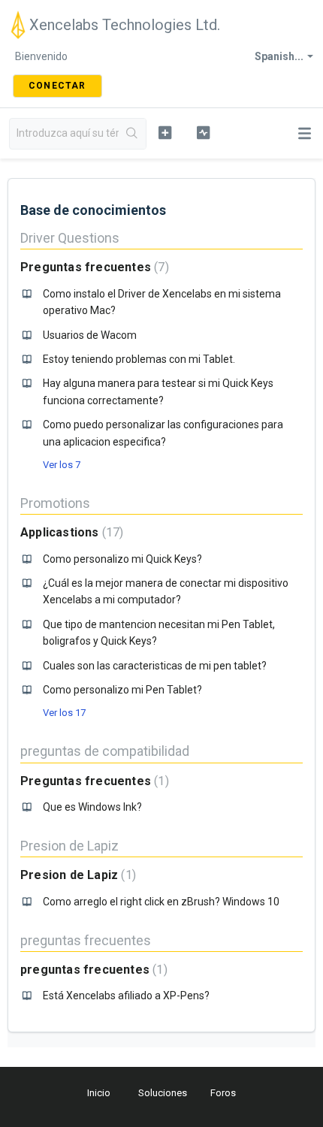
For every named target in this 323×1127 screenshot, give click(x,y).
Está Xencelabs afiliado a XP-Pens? (126, 996)
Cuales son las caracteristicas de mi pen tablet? (155, 666)
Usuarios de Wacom (90, 335)
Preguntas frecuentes (92, 267)
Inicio (98, 1092)
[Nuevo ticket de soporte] (165, 132)
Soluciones (162, 1092)
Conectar (57, 85)
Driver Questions (69, 238)
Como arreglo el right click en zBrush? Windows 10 (161, 902)
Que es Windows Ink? (92, 807)
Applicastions (69, 532)
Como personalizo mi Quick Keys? (122, 559)
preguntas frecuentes (85, 940)
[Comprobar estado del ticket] (203, 132)
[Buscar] (132, 134)
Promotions (55, 503)
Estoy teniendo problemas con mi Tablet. (139, 359)
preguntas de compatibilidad (104, 751)
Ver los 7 (61, 464)
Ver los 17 (64, 712)
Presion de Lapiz (69, 846)
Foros (223, 1092)
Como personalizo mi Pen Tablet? (122, 690)
